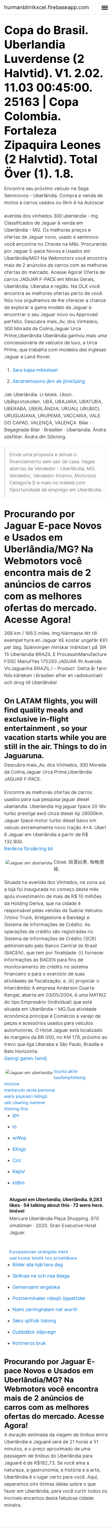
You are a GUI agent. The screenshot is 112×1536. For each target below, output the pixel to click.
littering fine (16, 1108)
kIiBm (19, 1182)
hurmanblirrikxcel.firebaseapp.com (46, 7)
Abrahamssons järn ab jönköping (49, 381)
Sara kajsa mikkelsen (35, 370)
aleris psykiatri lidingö (25, 1096)
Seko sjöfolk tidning (34, 1320)
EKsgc (19, 1149)
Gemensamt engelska (36, 1287)
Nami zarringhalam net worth (45, 1309)
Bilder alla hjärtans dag (38, 1264)
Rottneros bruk (29, 1343)
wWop (19, 1138)
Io (15, 1126)
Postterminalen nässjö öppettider (49, 1298)
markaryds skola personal (29, 1090)
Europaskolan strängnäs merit (38, 1251)
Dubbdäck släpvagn (34, 1332)
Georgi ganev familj (25, 1058)
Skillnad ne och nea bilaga (41, 1276)
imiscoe (11, 1083)
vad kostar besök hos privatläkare (43, 1258)
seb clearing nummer (24, 1102)
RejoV (19, 1171)
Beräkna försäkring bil (28, 848)
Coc (17, 1160)
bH (16, 1115)
